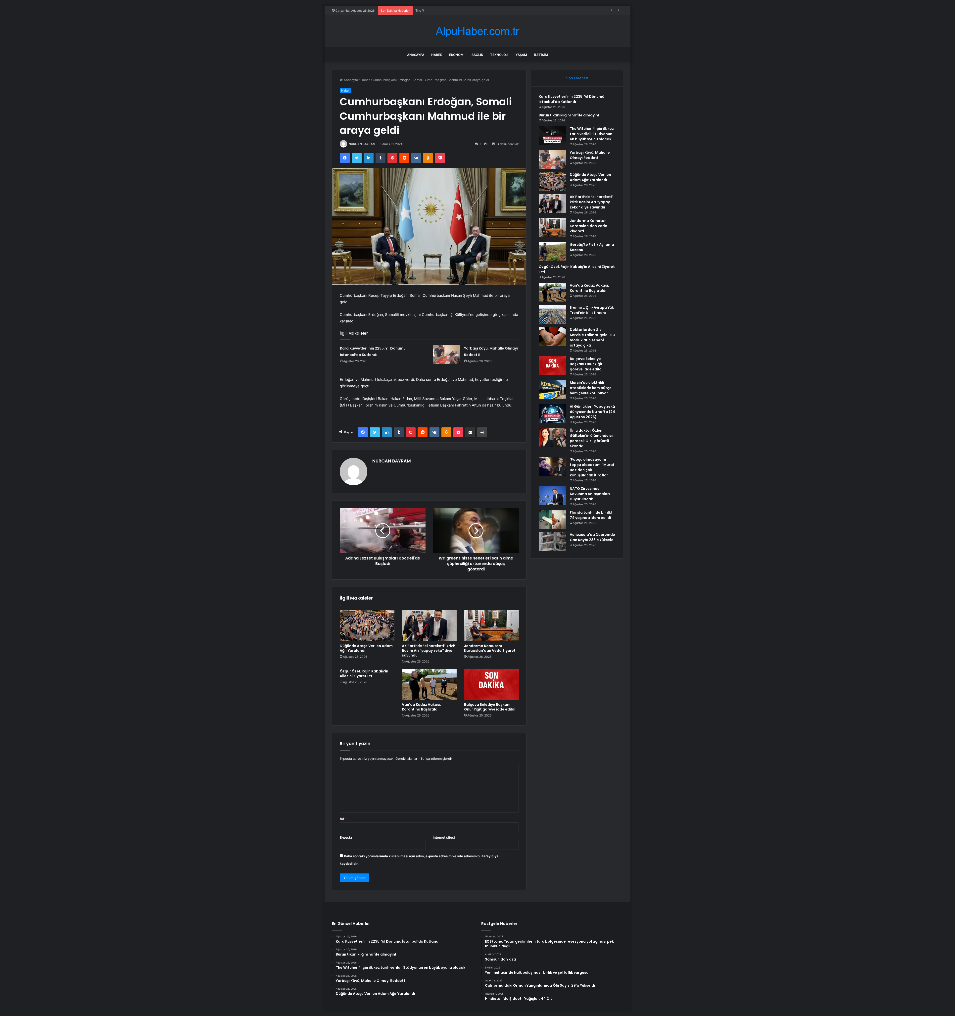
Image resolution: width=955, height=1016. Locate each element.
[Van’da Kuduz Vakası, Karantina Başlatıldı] (429, 684)
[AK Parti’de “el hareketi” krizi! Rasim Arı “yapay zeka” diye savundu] (429, 625)
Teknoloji (499, 55)
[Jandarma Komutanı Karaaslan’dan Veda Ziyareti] (491, 625)
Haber (436, 55)
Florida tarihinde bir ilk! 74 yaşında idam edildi (591, 515)
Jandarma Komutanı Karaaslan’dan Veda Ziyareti (490, 648)
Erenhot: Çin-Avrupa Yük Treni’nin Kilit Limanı (592, 310)
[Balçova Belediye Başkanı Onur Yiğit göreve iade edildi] (491, 684)
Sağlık (477, 55)
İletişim (541, 55)
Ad (343, 819)
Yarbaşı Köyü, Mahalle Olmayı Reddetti (590, 155)
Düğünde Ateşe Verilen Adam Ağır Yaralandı (366, 648)
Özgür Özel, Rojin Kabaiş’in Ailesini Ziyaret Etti (364, 673)
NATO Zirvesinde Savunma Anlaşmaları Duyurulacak (590, 494)
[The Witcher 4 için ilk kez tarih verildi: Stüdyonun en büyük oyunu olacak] (552, 135)
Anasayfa (415, 55)
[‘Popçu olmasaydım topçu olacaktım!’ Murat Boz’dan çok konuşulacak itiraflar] (552, 466)
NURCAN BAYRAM (362, 144)
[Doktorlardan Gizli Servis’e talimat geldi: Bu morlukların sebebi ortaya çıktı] (552, 336)
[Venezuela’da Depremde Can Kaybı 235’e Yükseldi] (552, 541)
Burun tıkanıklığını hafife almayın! (569, 115)
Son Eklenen (577, 78)
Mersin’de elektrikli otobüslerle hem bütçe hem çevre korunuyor (591, 388)
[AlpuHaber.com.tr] (477, 31)
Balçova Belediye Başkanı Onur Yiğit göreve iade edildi (489, 707)
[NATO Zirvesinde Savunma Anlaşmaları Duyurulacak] (552, 495)
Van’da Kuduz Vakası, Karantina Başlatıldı (421, 707)
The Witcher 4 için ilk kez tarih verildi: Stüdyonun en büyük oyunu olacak (471, 10)
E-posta (347, 837)
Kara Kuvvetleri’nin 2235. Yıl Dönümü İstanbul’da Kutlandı (571, 99)
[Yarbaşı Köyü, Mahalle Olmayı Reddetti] (446, 354)
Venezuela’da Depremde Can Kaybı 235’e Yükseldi (592, 537)
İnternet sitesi (444, 837)
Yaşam (521, 55)
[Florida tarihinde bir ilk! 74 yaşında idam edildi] (552, 519)
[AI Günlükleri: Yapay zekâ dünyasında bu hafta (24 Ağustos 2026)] (552, 413)
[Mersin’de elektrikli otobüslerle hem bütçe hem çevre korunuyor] (552, 389)
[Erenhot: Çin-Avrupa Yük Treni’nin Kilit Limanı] (552, 314)
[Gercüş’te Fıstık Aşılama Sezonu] (552, 251)
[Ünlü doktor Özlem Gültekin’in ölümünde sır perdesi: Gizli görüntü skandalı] (552, 437)
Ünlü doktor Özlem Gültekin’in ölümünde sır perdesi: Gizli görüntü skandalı (592, 438)
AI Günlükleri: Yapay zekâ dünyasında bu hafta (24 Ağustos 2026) (592, 411)
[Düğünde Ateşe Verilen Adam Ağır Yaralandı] (367, 625)
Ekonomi (457, 55)
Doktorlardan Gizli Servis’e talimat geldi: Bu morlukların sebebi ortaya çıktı (592, 337)
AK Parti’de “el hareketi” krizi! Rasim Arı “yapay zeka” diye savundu (428, 650)
